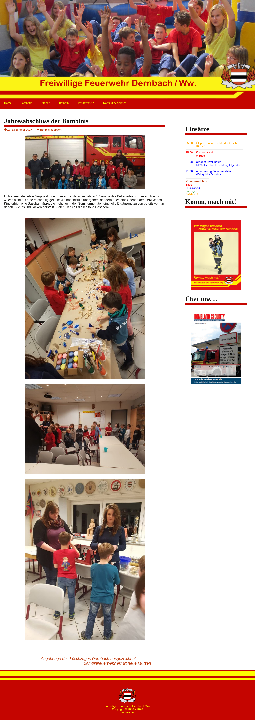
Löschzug (26, 102)
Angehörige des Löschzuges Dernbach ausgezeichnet (86, 658)
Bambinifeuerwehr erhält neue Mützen (120, 663)
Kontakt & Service (114, 102)
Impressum (128, 712)
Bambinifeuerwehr (50, 129)
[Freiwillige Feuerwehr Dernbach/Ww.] (127, 50)
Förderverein (86, 102)
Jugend (45, 102)
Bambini (64, 102)
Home (8, 102)
